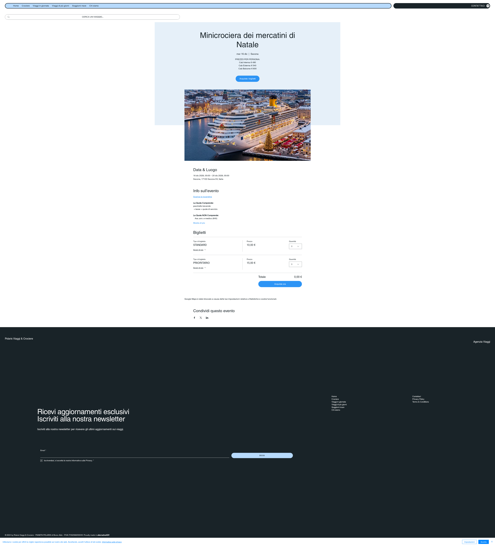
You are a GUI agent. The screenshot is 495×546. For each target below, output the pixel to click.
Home (334, 396)
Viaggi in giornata (339, 402)
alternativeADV (103, 535)
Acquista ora (280, 284)
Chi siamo (336, 410)
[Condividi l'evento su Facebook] (194, 318)
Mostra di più (199, 223)
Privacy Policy (418, 399)
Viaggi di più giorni (339, 404)
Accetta (484, 542)
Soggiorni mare (338, 407)
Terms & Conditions (420, 402)
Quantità (292, 241)
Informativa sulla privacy (112, 542)
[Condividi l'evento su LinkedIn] (207, 318)
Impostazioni (469, 542)
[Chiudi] (491, 542)
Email (43, 450)
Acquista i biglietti (248, 78)
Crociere (335, 399)
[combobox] (295, 246)
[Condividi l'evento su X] (201, 318)
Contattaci (416, 396)
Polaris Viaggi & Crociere (19, 338)
